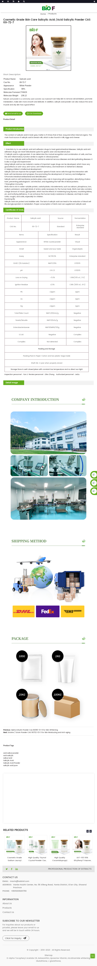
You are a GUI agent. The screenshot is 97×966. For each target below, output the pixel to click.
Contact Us (8, 912)
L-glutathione (54, 961)
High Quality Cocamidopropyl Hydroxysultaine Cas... (59, 859)
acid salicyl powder (11, 753)
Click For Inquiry (13, 938)
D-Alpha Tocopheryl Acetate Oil (22, 958)
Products (52, 13)
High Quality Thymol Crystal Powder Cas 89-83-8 (37, 859)
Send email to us (14, 113)
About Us (7, 903)
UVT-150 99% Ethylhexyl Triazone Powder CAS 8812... (82, 859)
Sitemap (49, 955)
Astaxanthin (43, 958)
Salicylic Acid (8, 760)
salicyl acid (7, 758)
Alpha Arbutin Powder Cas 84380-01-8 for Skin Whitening (34, 730)
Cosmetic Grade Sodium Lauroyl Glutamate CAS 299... (14, 859)
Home (43, 14)
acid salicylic (8, 755)
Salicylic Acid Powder (11, 763)
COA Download (35, 113)
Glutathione (41, 961)
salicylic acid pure (10, 765)
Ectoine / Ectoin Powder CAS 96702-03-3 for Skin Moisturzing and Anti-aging (39, 732)
